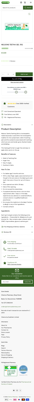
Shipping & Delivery (7, 357)
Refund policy (5, 353)
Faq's (2, 335)
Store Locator (5, 332)
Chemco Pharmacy (13, 397)
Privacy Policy (5, 337)
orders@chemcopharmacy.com (11, 307)
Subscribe (28, 282)
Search (29, 8)
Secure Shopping (6, 355)
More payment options (17, 82)
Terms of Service (6, 350)
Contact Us (4, 330)
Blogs (3, 346)
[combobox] (17, 8)
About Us (4, 325)
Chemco (28, 397)
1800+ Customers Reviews (14, 264)
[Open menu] (31, 2)
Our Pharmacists (6, 328)
